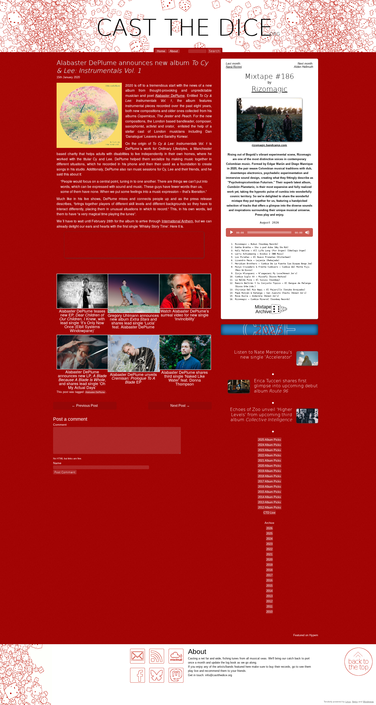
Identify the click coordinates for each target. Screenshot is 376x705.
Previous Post (85, 405)
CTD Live (269, 512)
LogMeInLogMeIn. (14, 647)
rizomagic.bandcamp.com (269, 145)
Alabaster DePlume (170, 95)
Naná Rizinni (234, 66)
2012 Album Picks (269, 507)
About (174, 51)
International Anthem (177, 220)
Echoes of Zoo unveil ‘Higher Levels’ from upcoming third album (261, 414)
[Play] (231, 232)
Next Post (180, 405)
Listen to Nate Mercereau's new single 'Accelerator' (263, 354)
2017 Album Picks (269, 481)
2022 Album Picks (269, 455)
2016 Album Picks (269, 486)
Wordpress (368, 701)
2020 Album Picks (269, 465)
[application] (269, 232)
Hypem (313, 635)
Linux (348, 701)
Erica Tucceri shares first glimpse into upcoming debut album (286, 385)
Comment (61, 424)
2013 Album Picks (269, 502)
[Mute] (307, 232)
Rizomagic (269, 88)
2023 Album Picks (269, 450)
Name (57, 463)
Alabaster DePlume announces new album (132, 66)
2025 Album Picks (269, 439)
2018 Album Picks (269, 476)
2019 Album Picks (269, 470)
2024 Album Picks (269, 444)
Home (161, 51)
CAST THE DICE (188, 26)
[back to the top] (358, 662)
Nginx (355, 701)
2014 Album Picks (269, 496)
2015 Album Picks (269, 491)
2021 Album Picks (269, 460)
